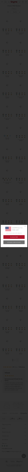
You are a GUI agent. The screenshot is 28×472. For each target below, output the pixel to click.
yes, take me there (14, 237)
